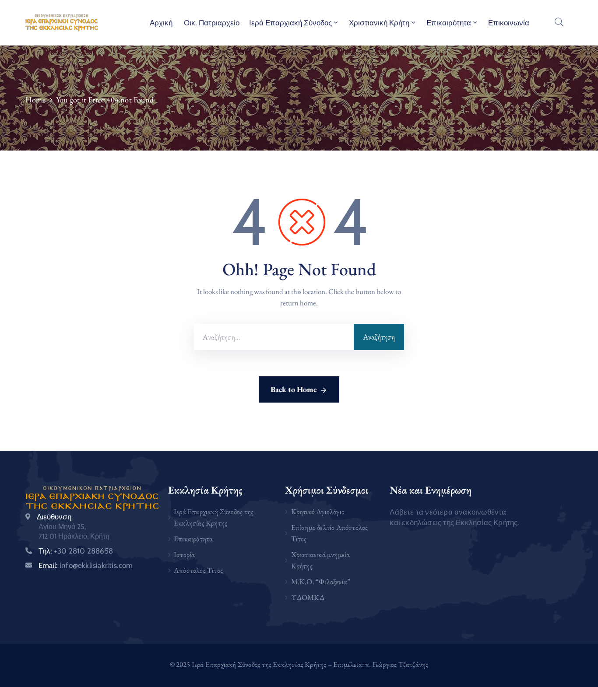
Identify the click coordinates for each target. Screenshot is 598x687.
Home (35, 100)
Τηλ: (76, 551)
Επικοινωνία (508, 22)
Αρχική (161, 22)
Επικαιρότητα (448, 22)
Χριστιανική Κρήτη (379, 22)
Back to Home (294, 389)
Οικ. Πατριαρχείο (210, 22)
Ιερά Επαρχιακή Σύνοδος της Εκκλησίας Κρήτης (213, 517)
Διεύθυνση (54, 516)
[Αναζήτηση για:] (274, 337)
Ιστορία (184, 554)
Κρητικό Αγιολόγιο (318, 511)
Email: (86, 565)
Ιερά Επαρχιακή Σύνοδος (290, 22)
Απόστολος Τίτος (198, 570)
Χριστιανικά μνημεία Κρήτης (320, 560)
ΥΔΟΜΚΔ (307, 597)
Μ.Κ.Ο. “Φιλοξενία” (321, 581)
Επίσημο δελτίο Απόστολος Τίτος (329, 532)
